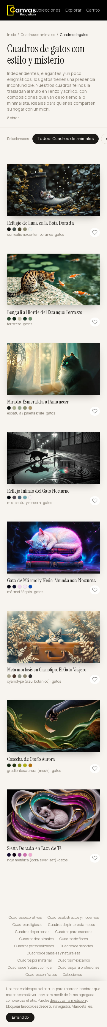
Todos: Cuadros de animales (65, 138)
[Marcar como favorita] (95, 232)
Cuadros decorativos (25, 917)
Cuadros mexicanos (74, 960)
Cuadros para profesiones (78, 967)
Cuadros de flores (73, 939)
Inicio (11, 34)
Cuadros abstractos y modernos (73, 917)
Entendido (20, 1017)
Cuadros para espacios (73, 931)
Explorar (73, 10)
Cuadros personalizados (34, 946)
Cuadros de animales (38, 34)
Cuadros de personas (32, 931)
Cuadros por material (35, 960)
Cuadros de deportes (76, 946)
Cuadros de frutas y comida (30, 967)
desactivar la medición (68, 1000)
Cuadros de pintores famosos (71, 924)
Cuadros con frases (41, 974)
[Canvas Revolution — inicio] (21, 10)
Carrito (93, 10)
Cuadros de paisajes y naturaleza (54, 953)
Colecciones (48, 10)
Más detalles (82, 1006)
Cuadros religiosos (27, 924)
